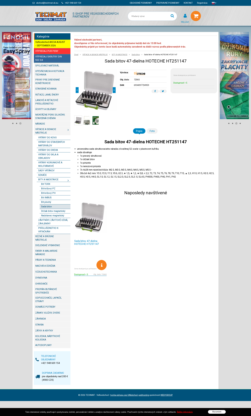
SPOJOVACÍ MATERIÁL (47, 65)
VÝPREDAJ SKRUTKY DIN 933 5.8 (48, 58)
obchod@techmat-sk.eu (47, 3)
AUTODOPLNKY (43, 345)
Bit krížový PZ (48, 188)
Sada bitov (136, 55)
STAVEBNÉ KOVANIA (46, 88)
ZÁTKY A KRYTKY (44, 330)
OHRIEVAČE (41, 283)
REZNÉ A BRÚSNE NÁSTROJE (44, 238)
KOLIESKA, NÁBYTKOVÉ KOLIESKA (47, 338)
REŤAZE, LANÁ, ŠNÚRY (47, 94)
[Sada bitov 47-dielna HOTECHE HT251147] (95, 90)
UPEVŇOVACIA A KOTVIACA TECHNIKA (49, 73)
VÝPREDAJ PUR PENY (46, 51)
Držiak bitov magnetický (53, 211)
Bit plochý (46, 202)
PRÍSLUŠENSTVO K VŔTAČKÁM (48, 230)
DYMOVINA (41, 277)
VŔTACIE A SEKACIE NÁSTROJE (95, 55)
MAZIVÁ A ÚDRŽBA (45, 265)
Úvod (76, 55)
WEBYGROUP (167, 395)
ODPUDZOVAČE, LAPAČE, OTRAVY (48, 299)
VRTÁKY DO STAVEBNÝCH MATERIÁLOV (51, 144)
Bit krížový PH (48, 193)
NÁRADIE (40, 123)
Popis (139, 131)
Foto (152, 131)
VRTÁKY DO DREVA (48, 150)
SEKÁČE (42, 175)
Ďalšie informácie (185, 412)
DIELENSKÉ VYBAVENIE (47, 245)
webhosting (143, 395)
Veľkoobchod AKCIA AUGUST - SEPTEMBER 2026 (50, 44)
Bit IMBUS (46, 197)
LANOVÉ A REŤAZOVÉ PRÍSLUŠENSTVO (46, 102)
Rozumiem (216, 412)
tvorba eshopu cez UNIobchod (124, 395)
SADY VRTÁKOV (46, 170)
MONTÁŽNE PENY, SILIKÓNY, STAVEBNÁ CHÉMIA (50, 116)
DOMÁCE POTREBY (45, 306)
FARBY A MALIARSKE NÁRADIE (46, 252)
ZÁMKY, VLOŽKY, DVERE (47, 312)
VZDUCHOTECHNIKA (46, 271)
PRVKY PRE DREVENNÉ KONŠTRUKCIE (47, 81)
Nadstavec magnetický (52, 215)
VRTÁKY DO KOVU (47, 137)
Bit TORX (45, 184)
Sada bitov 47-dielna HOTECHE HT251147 (86, 242)
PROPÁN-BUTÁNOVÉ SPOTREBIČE (46, 291)
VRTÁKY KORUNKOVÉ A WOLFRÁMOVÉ (50, 164)
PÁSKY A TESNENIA (45, 259)
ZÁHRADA (40, 318)
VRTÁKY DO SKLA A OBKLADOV (48, 156)
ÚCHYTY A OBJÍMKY (45, 109)
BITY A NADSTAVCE (119, 55)
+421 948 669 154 (73, 3)
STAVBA (39, 324)
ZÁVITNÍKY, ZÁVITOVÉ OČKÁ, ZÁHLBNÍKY (53, 222)
